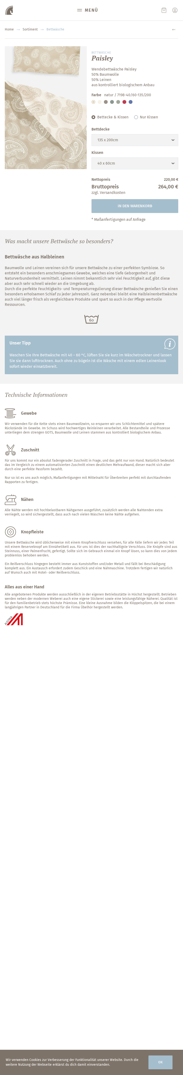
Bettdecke (101, 129)
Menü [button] (91, 10)
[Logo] (9, 10)
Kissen (97, 152)
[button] (93, 102)
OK (160, 1062)
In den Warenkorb (135, 206)
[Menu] (175, 10)
